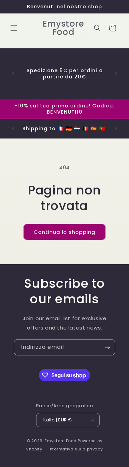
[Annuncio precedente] (12, 73)
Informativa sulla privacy (76, 449)
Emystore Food (60, 441)
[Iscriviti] (107, 347)
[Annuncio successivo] (116, 73)
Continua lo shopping (64, 232)
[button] (13, 28)
